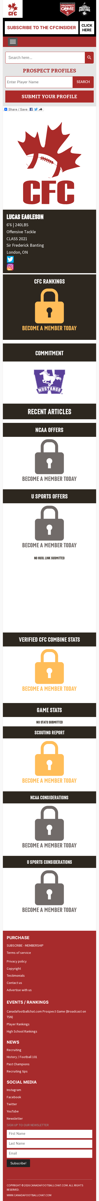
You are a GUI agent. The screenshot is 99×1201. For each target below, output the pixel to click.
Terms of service (19, 952)
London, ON (17, 252)
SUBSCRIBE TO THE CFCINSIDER (41, 27)
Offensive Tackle (21, 231)
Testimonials (16, 975)
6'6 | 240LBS (17, 224)
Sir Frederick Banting (25, 245)
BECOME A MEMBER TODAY (49, 328)
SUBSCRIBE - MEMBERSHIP (25, 945)
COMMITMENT (49, 353)
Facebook (14, 1097)
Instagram (14, 1090)
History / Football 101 (22, 1057)
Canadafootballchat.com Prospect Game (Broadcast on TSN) (46, 1014)
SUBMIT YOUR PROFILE (49, 96)
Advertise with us (19, 990)
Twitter (12, 1104)
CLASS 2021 (16, 238)
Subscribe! (18, 1163)
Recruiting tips (17, 1071)
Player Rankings (18, 1024)
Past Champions (18, 1064)
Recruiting (14, 1050)
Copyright (14, 968)
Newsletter (15, 1118)
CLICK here (86, 27)
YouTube (13, 1111)
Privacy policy (17, 961)
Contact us (14, 983)
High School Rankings (22, 1031)
